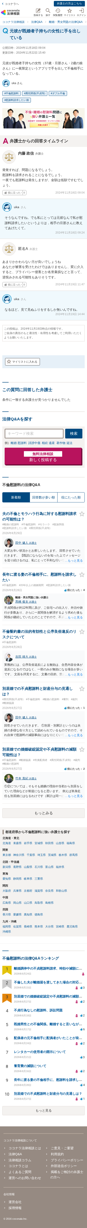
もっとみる (43, 813)
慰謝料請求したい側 (17, 100)
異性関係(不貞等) (35, 93)
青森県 (17, 843)
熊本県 (39, 926)
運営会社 (15, 1202)
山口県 (28, 902)
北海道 (7, 843)
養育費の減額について (30, 1066)
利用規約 (57, 1154)
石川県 (39, 867)
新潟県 (7, 867)
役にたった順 (71, 497)
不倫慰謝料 (12, 93)
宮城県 (39, 843)
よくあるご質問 (20, 1172)
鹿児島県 (72, 926)
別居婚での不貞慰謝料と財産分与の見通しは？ (48, 1093)
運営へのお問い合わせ (25, 1178)
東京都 (7, 855)
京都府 (28, 890)
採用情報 (15, 1208)
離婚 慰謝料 (19, 443)
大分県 (49, 926)
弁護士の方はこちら (69, 3)
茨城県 (52, 855)
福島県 (71, 843)
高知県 (28, 914)
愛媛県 (17, 914)
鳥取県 (39, 902)
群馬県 (73, 855)
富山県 (49, 867)
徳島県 (39, 914)
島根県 (49, 902)
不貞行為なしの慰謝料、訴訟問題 (38, 1010)
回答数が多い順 (43, 497)
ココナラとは (18, 1166)
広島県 (7, 902)
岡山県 (17, 902)
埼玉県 (41, 855)
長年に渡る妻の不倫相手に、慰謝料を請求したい (49, 1080)
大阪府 (7, 890)
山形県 (60, 843)
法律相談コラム (20, 1160)
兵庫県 (17, 890)
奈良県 (49, 890)
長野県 (17, 867)
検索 (73, 433)
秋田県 (49, 843)
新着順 (16, 497)
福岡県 (7, 926)
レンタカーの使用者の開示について (40, 1052)
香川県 (7, 914)
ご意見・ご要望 (62, 1148)
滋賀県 (39, 890)
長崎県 (28, 926)
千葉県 (31, 855)
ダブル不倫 (58, 93)
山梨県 (28, 867)
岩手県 (28, 843)
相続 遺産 (48, 443)
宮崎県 (60, 926)
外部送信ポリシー (64, 1166)
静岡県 (17, 878)
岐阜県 (28, 878)
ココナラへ (12, 4)
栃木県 (63, 855)
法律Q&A (15, 1154)
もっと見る (43, 1110)
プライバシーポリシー (67, 1160)
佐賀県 (17, 926)
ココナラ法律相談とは (25, 1148)
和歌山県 (61, 890)
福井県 (60, 867)
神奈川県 (18, 855)
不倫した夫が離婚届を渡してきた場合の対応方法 (49, 982)
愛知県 (7, 878)
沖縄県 (7, 931)
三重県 (39, 878)
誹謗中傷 (34, 443)
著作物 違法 (64, 443)
